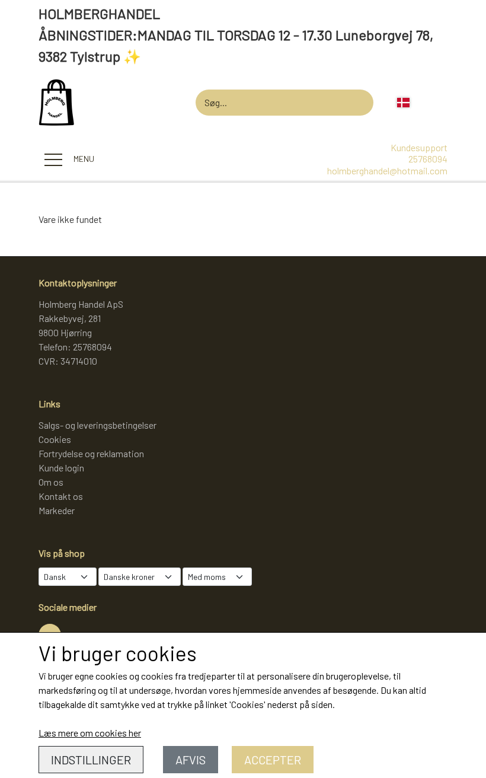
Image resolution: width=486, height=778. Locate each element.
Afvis (190, 760)
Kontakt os (61, 496)
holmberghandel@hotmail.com (387, 170)
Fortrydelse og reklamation (91, 453)
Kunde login (61, 467)
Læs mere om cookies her (90, 732)
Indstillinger (91, 760)
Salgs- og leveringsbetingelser (97, 425)
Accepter (272, 760)
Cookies (55, 439)
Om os (51, 481)
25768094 (427, 158)
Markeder (57, 510)
